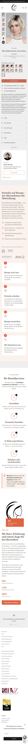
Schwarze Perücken (6, 666)
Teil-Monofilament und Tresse (8, 676)
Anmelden (14, 738)
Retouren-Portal (5, 644)
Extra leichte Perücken (6, 656)
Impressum (4, 631)
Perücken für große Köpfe (7, 651)
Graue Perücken (5, 671)
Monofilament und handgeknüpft (9, 678)
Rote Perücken (5, 663)
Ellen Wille (14, 48)
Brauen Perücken (5, 661)
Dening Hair (4, 683)
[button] (3, 15)
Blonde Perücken (5, 658)
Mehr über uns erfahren (11, 602)
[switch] (24, 742)
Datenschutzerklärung (6, 636)
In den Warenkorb (14, 80)
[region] (14, 618)
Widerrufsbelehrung (6, 639)
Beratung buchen (14, 172)
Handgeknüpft (5, 681)
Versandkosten (11, 56)
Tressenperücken (5, 673)
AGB (2, 634)
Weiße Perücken (5, 668)
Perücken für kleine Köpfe (7, 653)
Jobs (2, 646)
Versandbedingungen (6, 641)
